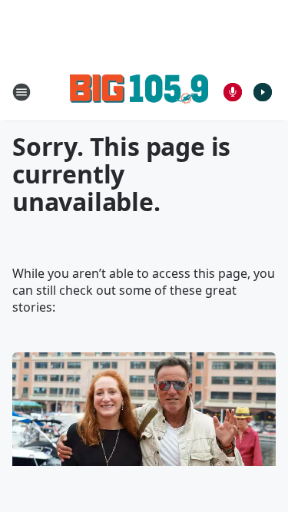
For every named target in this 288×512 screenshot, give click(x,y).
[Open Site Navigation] (21, 92)
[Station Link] (139, 91)
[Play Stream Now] (262, 92)
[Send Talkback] (232, 92)
